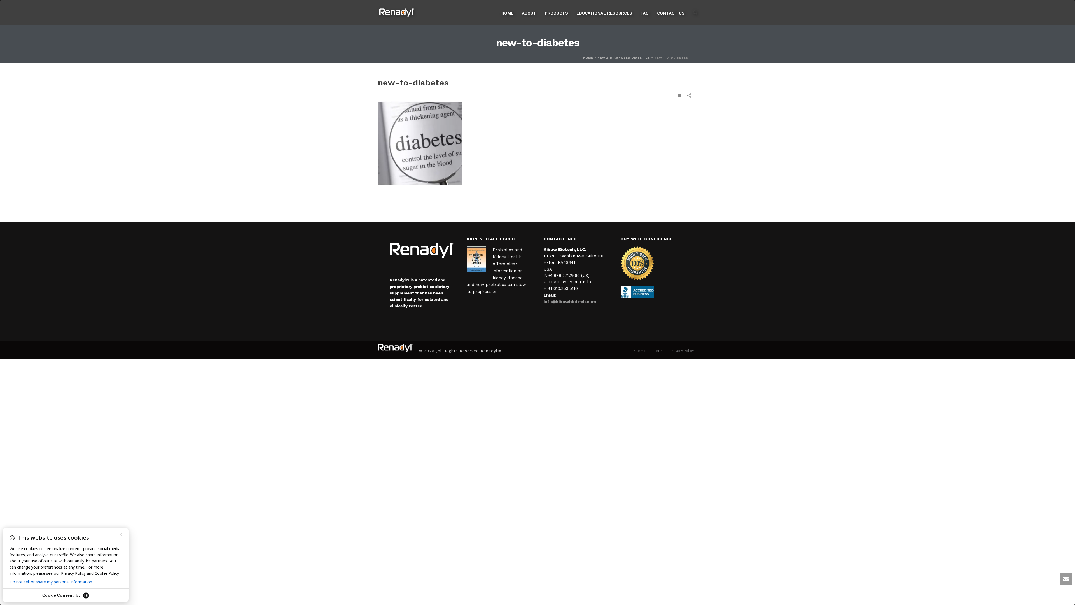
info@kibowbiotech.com (570, 301)
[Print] (679, 95)
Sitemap (641, 351)
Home (507, 13)
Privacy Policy (682, 351)
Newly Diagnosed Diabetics (623, 57)
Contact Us (670, 13)
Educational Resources (604, 13)
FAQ (645, 13)
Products (556, 13)
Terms (659, 351)
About (529, 13)
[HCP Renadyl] (395, 347)
